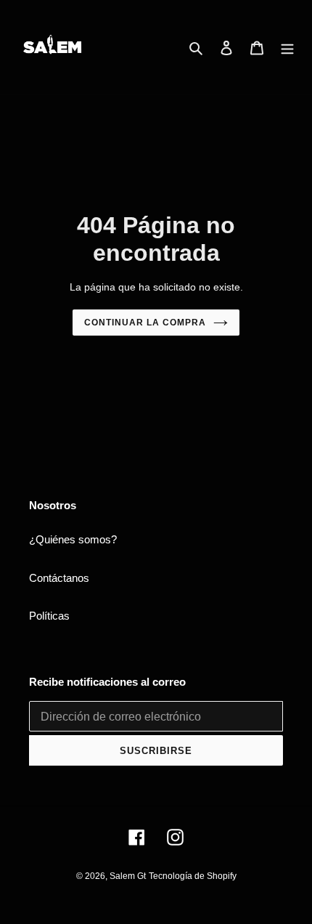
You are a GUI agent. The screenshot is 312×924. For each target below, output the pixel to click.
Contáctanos (59, 578)
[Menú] (287, 47)
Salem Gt (128, 876)
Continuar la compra (144, 322)
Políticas (49, 615)
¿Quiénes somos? (73, 539)
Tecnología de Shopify (193, 876)
